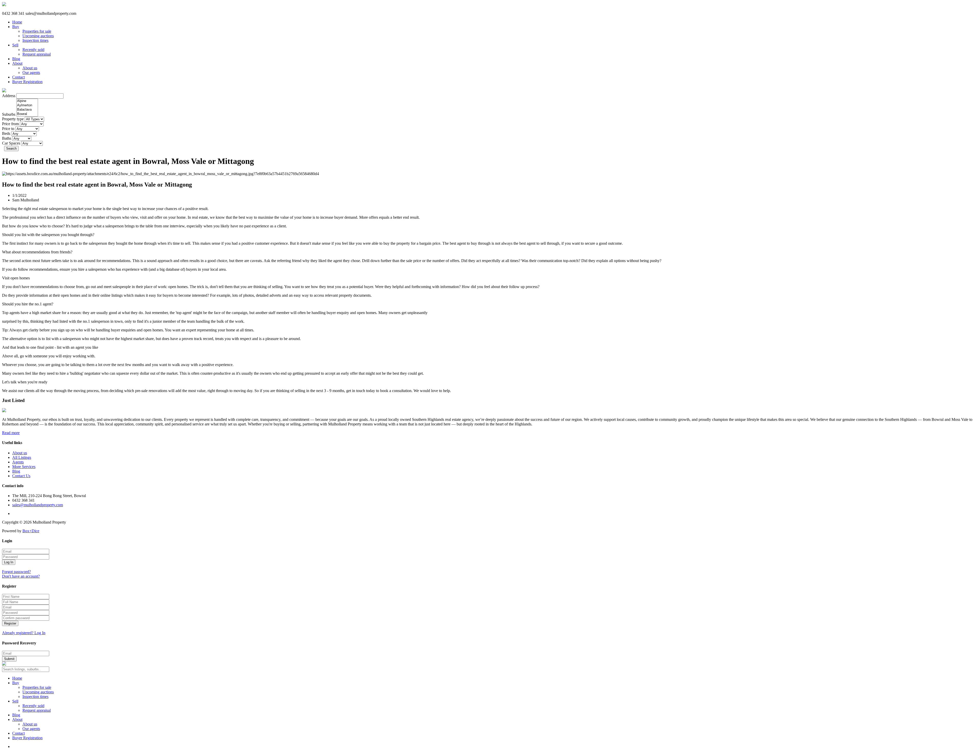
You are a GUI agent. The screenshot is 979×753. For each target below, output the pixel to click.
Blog (16, 59)
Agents (18, 462)
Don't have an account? (21, 576)
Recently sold (33, 49)
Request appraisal (36, 54)
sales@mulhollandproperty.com (37, 505)
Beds (6, 133)
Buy (15, 26)
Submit (9, 659)
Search (11, 148)
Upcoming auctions (38, 36)
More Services (23, 466)
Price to (8, 128)
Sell (15, 45)
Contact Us (21, 476)
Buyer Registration (27, 82)
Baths (6, 138)
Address (8, 96)
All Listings (21, 457)
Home (17, 22)
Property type (13, 119)
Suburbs (8, 114)
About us (29, 68)
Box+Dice (30, 531)
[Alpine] (27, 101)
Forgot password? (16, 571)
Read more (11, 433)
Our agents (31, 72)
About (17, 63)
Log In (8, 562)
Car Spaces (11, 143)
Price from (10, 124)
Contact (18, 77)
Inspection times (35, 40)
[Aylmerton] (27, 105)
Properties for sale (36, 31)
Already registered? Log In (23, 633)
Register (10, 623)
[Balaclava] (27, 110)
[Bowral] (27, 114)
